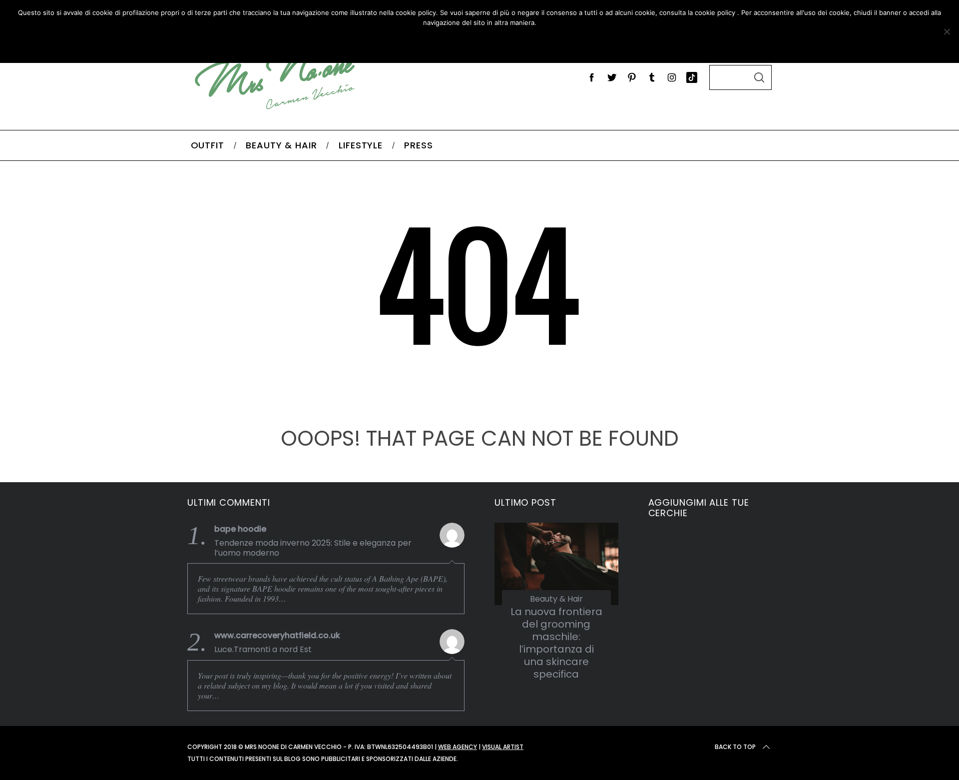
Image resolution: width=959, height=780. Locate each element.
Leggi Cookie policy (515, 43)
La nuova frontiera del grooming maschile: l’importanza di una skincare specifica (556, 643)
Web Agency (457, 747)
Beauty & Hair (556, 599)
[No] (947, 31)
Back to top (735, 747)
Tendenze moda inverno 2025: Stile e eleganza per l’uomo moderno (313, 548)
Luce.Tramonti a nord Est (263, 650)
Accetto (421, 43)
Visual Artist (502, 747)
